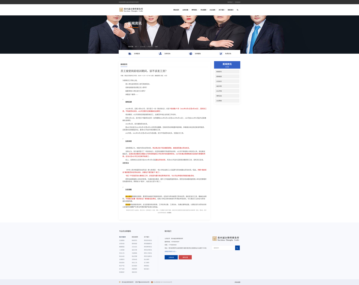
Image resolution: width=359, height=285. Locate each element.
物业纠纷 (121, 256)
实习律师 (146, 262)
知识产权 (121, 266)
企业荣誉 (219, 101)
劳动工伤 (121, 253)
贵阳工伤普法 (148, 253)
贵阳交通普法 (148, 256)
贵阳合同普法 (148, 250)
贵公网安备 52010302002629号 (162, 282)
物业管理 (134, 256)
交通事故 (121, 240)
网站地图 (237, 282)
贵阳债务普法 (148, 240)
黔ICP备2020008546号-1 (142, 282)
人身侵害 (121, 250)
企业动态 (142, 46)
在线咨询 (237, 2)
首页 (136, 46)
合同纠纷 (121, 243)
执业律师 (146, 259)
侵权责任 (134, 272)
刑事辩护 (121, 272)
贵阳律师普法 (148, 247)
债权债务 (121, 262)
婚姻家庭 (121, 247)
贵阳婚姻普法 (148, 243)
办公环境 (219, 91)
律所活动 (219, 96)
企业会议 (219, 81)
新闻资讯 (150, 46)
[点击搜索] (238, 10)
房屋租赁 (134, 269)
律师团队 (146, 266)
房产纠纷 (121, 269)
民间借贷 (134, 266)
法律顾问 (121, 259)
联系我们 (230, 2)
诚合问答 (219, 86)
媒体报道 (219, 76)
